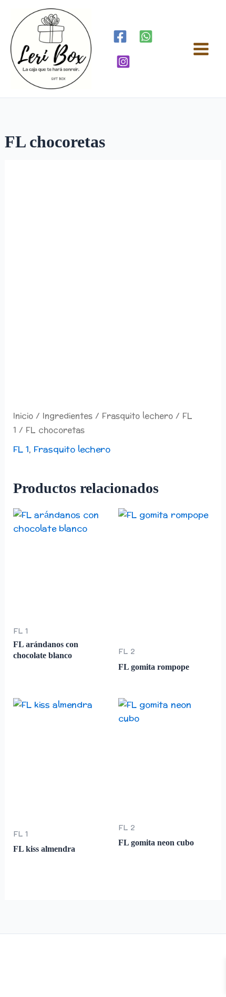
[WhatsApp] (146, 36)
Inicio (23, 416)
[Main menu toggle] (201, 48)
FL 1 (21, 449)
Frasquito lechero (137, 416)
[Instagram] (123, 61)
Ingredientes (68, 416)
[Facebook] (120, 36)
